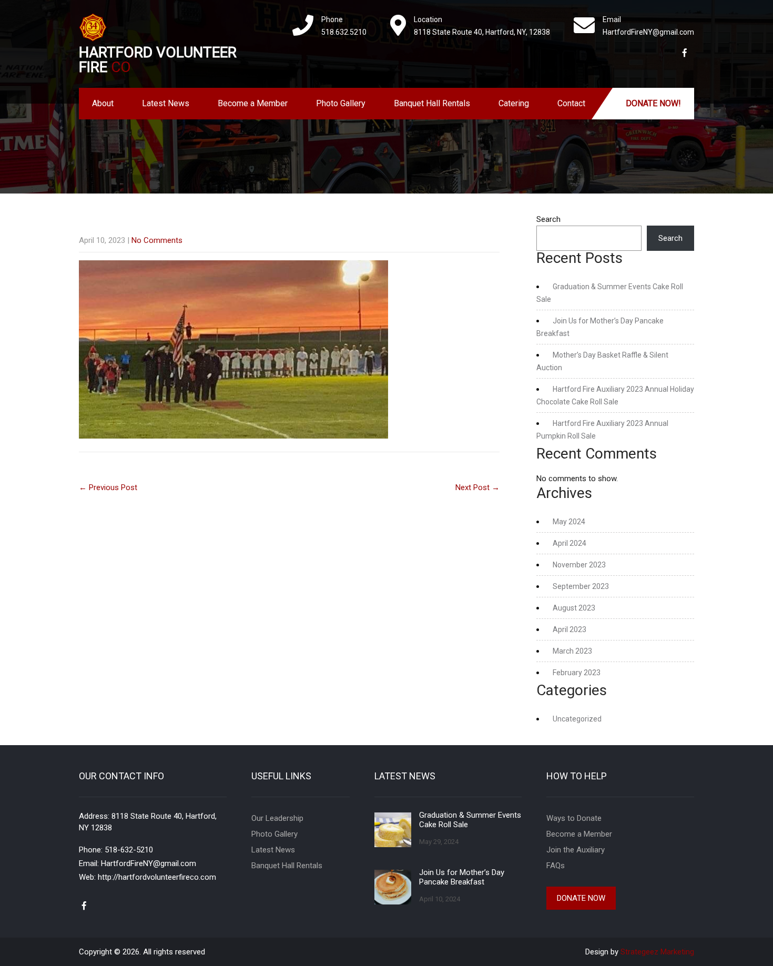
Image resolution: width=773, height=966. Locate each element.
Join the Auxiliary (575, 850)
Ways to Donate (574, 818)
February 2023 (577, 672)
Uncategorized (577, 719)
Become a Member (253, 103)
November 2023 (579, 565)
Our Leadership (277, 818)
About (103, 103)
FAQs (555, 865)
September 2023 (581, 586)
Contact (571, 103)
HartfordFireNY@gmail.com (148, 863)
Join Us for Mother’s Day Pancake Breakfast (461, 877)
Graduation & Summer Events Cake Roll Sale (470, 819)
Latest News (165, 103)
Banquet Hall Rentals (432, 103)
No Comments (156, 240)
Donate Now (581, 898)
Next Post (477, 487)
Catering (514, 103)
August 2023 (574, 608)
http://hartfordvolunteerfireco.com (157, 877)
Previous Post (108, 487)
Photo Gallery (340, 103)
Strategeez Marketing (657, 952)
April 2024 (569, 543)
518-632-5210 (129, 850)
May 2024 (569, 521)
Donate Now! (653, 103)
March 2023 (572, 651)
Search (548, 219)
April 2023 (569, 629)
